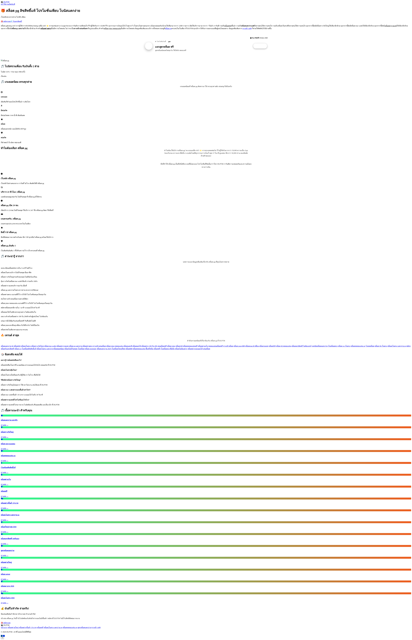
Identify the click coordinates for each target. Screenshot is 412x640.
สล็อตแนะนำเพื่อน (252, 346)
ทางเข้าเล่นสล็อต (99, 346)
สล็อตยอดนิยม (58, 349)
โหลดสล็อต (370, 346)
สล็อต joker (171, 346)
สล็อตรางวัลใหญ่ (37, 346)
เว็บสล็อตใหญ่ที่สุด (118, 349)
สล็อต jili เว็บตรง (381, 346)
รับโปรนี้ (261, 46)
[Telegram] (4, 636)
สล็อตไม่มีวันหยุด (70, 349)
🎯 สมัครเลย (5, 21)
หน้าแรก (4, 627)
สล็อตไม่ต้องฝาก (181, 349)
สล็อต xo (18, 349)
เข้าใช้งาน (5, 4)
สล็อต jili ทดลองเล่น (283, 346)
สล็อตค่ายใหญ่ (13, 627)
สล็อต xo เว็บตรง (344, 346)
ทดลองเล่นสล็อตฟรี (215, 346)
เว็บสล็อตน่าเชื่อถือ (168, 349)
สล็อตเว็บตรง (26, 346)
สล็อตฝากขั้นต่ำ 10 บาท (28, 627)
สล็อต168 (179, 346)
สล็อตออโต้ (136, 346)
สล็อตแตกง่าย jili (7, 346)
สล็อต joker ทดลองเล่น (114, 346)
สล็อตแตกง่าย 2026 (104, 349)
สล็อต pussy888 (239, 346)
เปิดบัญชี (12, 4)
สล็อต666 (17, 346)
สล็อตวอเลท (263, 346)
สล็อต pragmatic (90, 349)
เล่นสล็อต (206, 349)
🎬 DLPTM (5, 2)
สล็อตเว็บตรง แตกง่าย (45, 349)
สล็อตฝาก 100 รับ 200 (149, 346)
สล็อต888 (129, 349)
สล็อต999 (272, 346)
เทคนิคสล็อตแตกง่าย (319, 346)
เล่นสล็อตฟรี (162, 346)
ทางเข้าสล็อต (228, 346)
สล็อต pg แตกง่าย (75, 346)
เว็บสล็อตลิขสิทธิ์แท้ (28, 349)
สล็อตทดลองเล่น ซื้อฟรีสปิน (143, 349)
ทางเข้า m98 (247, 28)
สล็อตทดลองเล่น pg (358, 346)
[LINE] (2, 636)
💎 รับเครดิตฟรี (16, 21)
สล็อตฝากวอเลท (63, 346)
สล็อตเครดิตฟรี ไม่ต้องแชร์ (301, 346)
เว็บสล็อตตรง (333, 346)
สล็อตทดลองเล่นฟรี (190, 346)
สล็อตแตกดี (127, 346)
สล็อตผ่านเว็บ (203, 346)
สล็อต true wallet (50, 346)
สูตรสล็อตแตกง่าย (84, 627)
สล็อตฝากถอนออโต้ (195, 349)
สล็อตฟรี (157, 349)
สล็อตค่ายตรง (87, 346)
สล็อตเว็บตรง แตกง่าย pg (397, 346)
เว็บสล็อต (81, 349)
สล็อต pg (168, 28)
